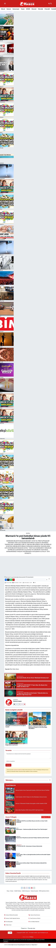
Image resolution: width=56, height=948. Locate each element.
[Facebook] (17, 704)
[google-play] (31, 928)
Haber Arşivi (8, 924)
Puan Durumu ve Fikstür (35, 918)
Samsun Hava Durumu (35, 914)
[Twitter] (19, 704)
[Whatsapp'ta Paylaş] (11, 580)
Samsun (9, 9)
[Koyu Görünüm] (49, 4)
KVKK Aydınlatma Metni (44, 890)
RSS (10, 932)
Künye (8, 890)
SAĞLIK (28, 9)
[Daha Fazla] (13, 580)
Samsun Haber (9, 582)
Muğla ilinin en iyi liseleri (11, 744)
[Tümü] (50, 780)
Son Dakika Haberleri (34, 921)
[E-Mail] (14, 704)
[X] (24, 888)
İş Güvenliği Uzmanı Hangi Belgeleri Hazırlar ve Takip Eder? (22, 944)
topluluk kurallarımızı (17, 769)
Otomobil (47, 9)
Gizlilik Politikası (17, 890)
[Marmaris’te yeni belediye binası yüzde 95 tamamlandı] (28, 577)
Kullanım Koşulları (34, 890)
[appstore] (24, 928)
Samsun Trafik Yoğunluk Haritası (13, 918)
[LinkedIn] (29, 888)
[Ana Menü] (5, 4)
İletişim (11, 890)
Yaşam (22, 9)
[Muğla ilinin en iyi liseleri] (16, 737)
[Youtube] (24, 704)
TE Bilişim (31, 936)
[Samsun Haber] (8, 702)
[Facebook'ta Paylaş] (6, 580)
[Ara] (51, 4)
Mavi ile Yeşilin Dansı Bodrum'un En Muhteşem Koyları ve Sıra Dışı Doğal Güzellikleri (38, 727)
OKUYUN (47, 939)
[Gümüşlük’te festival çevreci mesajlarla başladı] (16, 718)
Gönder (8, 765)
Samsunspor (15, 9)
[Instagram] (22, 704)
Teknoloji (40, 9)
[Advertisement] (28, 566)
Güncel (3, 9)
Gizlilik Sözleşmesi (26, 890)
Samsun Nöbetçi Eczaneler (12, 914)
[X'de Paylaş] (8, 580)
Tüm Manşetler (9, 921)
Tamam (6, 941)
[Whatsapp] (34, 888)
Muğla (28, 533)
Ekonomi (34, 9)
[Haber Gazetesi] (27, 4)
